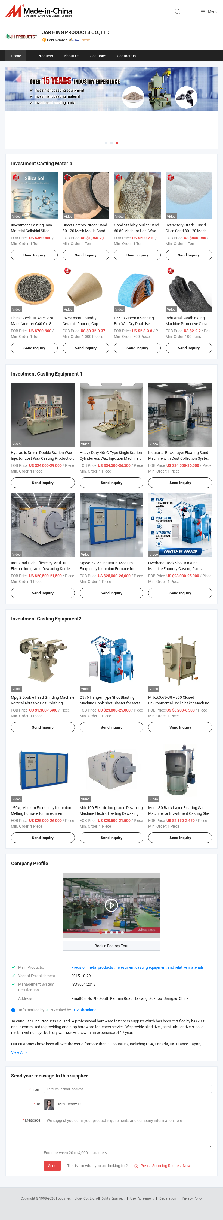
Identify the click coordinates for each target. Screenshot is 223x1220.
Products (45, 55)
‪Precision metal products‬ (92, 967)
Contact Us (126, 55)
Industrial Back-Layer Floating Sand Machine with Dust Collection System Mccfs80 (179, 458)
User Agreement (142, 1198)
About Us (71, 55)
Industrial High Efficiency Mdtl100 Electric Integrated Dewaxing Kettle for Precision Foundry (40, 568)
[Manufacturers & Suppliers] (39, 10)
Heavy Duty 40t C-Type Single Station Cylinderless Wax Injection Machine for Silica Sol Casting (111, 458)
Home (16, 55)
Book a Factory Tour (112, 945)
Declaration (167, 1198)
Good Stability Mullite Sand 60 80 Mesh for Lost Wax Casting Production (136, 230)
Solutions (98, 55)
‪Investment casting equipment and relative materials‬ (160, 967)
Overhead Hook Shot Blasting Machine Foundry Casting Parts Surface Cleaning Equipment (175, 568)
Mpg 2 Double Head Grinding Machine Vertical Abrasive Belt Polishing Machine (42, 703)
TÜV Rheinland (84, 1009)
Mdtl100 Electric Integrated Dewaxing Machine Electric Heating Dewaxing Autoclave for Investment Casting (111, 813)
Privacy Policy (192, 1198)
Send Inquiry (34, 255)
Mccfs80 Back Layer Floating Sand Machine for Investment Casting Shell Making (179, 813)
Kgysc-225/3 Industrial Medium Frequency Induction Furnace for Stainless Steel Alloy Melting (107, 568)
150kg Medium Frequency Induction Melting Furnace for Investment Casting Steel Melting (41, 813)
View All (17, 1052)
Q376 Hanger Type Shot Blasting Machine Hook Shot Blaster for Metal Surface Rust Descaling (110, 703)
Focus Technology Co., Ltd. (76, 1198)
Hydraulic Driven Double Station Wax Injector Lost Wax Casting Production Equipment (42, 458)
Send (52, 1165)
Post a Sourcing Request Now (162, 1165)
